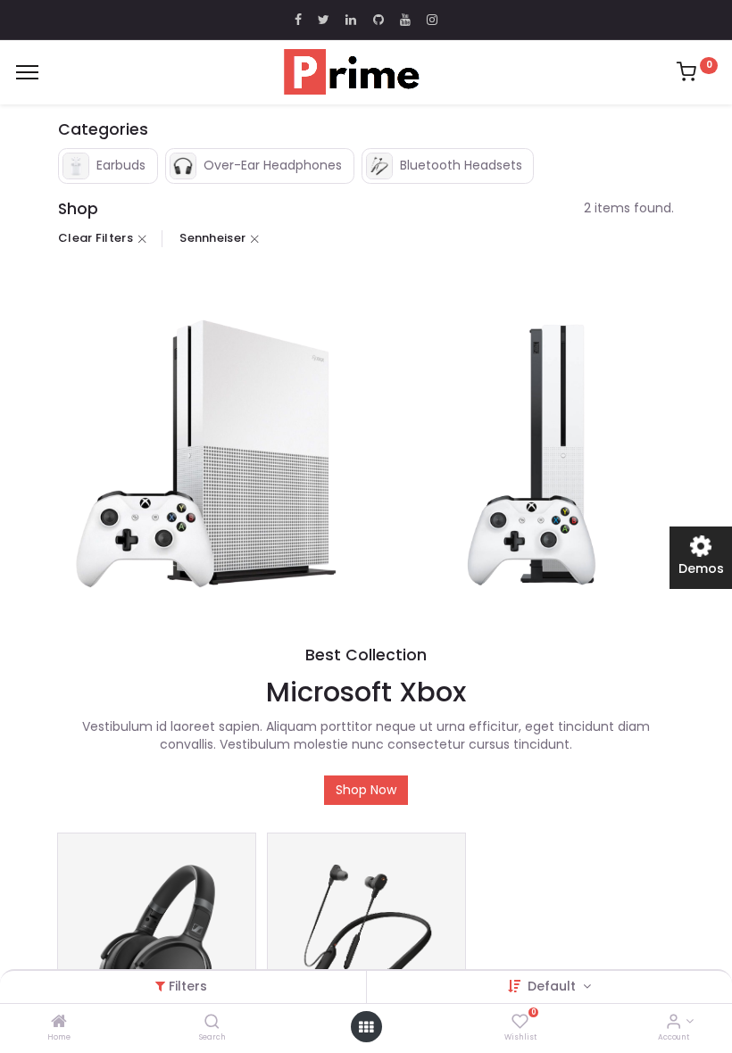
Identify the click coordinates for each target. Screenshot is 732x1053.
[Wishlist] (520, 1023)
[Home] (59, 1023)
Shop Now (366, 790)
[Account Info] (673, 1023)
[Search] (212, 1023)
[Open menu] (366, 1027)
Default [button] (553, 986)
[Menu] (27, 72)
